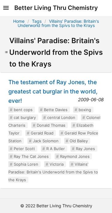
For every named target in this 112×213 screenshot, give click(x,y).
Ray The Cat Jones (31, 156)
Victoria (57, 164)
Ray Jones (85, 148)
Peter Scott (24, 148)
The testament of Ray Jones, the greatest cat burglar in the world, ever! (53, 91)
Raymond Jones (75, 156)
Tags (37, 21)
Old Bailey (79, 140)
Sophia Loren (26, 164)
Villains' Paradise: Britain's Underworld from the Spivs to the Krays (58, 23)
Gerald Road (42, 133)
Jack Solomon (46, 140)
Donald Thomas (51, 125)
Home (18, 21)
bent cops (23, 109)
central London (61, 117)
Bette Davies (55, 109)
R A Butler (55, 148)
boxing (85, 109)
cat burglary (25, 117)
